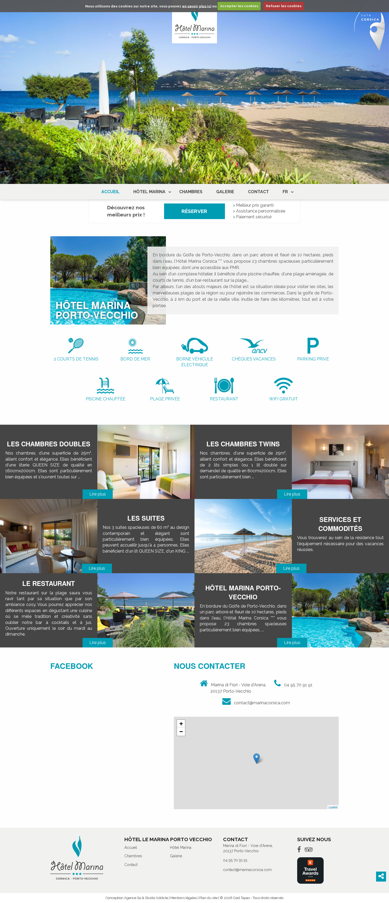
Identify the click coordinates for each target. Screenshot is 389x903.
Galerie (225, 191)
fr (285, 191)
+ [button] (181, 723)
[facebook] (299, 849)
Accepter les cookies (239, 6)
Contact (258, 191)
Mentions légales (183, 898)
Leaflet (333, 807)
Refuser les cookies (283, 6)
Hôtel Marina (149, 191)
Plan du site (208, 898)
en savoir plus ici (196, 6)
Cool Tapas (241, 898)
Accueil (110, 191)
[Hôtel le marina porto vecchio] (194, 21)
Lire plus (97, 494)
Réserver (194, 211)
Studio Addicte (156, 898)
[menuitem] (110, 192)
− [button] (181, 731)
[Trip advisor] (309, 849)
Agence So (132, 898)
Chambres (190, 191)
